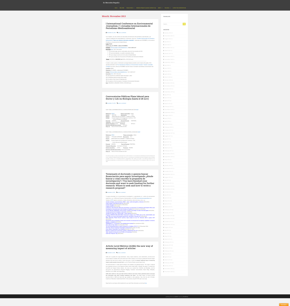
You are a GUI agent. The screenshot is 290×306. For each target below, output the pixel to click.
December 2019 (169, 83)
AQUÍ (137, 109)
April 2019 (167, 100)
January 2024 (168, 33)
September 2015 (169, 174)
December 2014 (169, 186)
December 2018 (169, 109)
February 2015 (168, 183)
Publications (129, 8)
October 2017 (168, 130)
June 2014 (167, 198)
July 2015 (167, 180)
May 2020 (167, 71)
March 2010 (168, 260)
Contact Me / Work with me (179, 8)
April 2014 (167, 204)
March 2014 (168, 206)
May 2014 (167, 201)
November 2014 (169, 189)
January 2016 (168, 165)
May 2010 (167, 254)
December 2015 (169, 168)
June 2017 (167, 142)
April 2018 (167, 121)
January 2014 (168, 212)
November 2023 (169, 36)
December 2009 (169, 268)
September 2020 (169, 62)
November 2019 (169, 86)
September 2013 (169, 224)
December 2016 (169, 153)
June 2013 (167, 233)
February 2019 (168, 106)
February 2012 (168, 251)
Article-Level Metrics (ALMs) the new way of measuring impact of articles (129, 247)
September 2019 (169, 92)
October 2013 (168, 221)
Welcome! (122, 8)
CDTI (112, 200)
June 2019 (167, 97)
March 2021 (168, 50)
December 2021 (169, 47)
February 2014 (168, 209)
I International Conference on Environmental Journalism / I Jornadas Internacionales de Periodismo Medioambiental (129, 26)
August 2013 (168, 227)
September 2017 (169, 133)
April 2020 (167, 74)
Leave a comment (122, 32)
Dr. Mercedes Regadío (111, 3)
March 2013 (168, 239)
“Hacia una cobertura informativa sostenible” (123, 40)
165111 (112, 135)
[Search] (184, 24)
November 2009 (169, 271)
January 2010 (168, 265)
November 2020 (169, 59)
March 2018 (168, 124)
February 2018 (168, 127)
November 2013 (169, 218)
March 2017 (168, 148)
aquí (112, 49)
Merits (159, 8)
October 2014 (168, 192)
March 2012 (168, 248)
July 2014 (167, 195)
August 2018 (168, 115)
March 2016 (168, 162)
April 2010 (167, 257)
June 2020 (167, 68)
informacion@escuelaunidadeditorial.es (118, 72)
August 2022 (168, 38)
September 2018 (169, 112)
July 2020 (167, 65)
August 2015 (168, 177)
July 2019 (167, 94)
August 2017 (168, 136)
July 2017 (167, 139)
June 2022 (167, 44)
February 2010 (168, 262)
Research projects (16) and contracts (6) (146, 8)
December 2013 (169, 215)
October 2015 (168, 171)
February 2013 (168, 242)
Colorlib (176, 296)
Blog (116, 8)
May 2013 (167, 236)
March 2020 (168, 77)
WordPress (185, 296)
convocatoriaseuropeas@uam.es (144, 198)
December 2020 (169, 56)
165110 (116, 113)
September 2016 (169, 156)
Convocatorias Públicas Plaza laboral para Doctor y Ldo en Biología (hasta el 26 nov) (127, 97)
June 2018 (167, 118)
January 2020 (168, 80)
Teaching (167, 8)
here (112, 73)
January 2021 (168, 53)
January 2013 (168, 245)
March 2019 (168, 103)
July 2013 (167, 230)
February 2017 (168, 150)
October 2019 (168, 89)
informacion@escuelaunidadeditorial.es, (119, 47)
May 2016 (167, 159)
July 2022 (167, 41)
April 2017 (167, 145)
